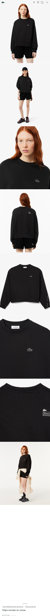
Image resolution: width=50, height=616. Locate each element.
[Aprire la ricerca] (42, 2)
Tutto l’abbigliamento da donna (12, 606)
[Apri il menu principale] (47, 2)
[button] (38, 2)
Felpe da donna (30, 606)
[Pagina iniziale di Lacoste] (3, 2)
